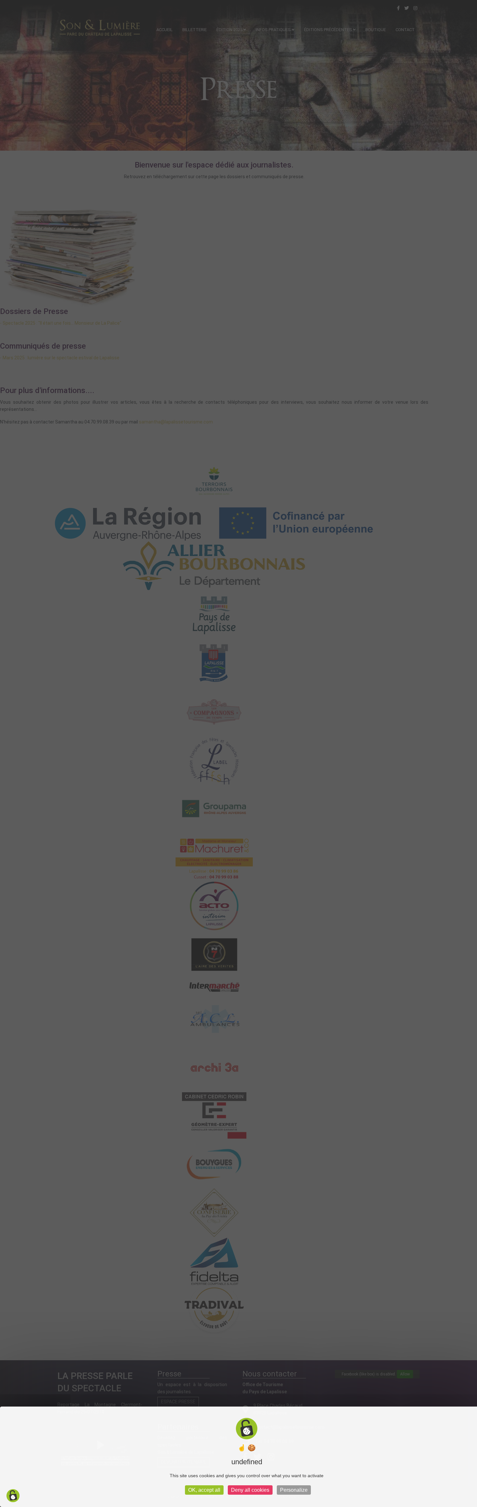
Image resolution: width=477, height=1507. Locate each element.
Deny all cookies (250, 1490)
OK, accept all (204, 1490)
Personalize (294, 1490)
